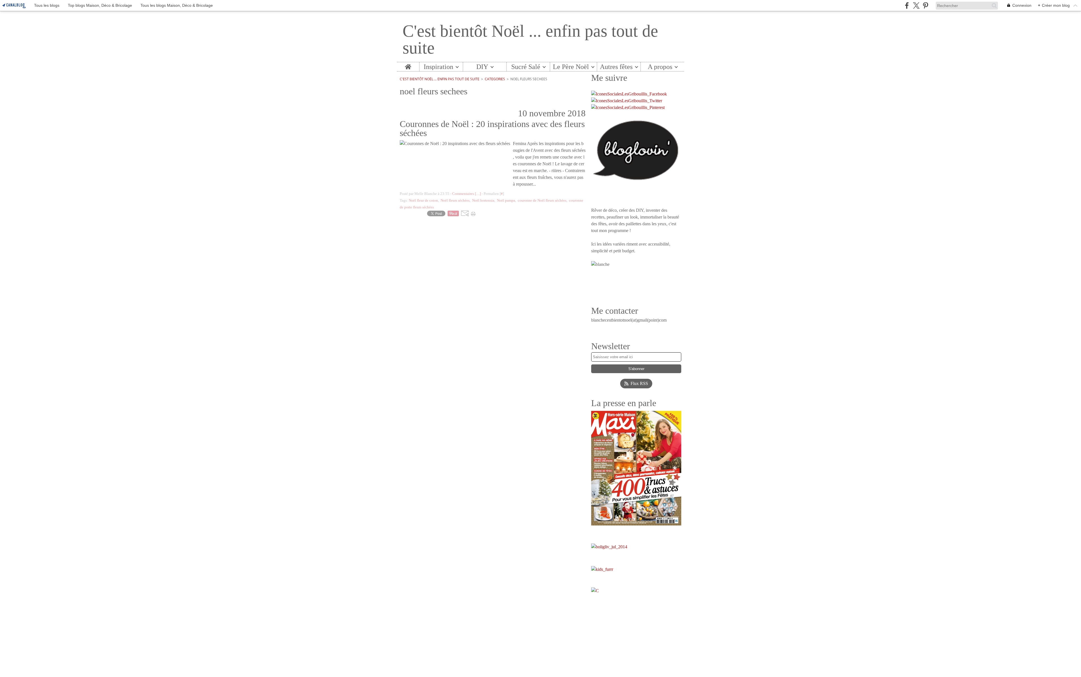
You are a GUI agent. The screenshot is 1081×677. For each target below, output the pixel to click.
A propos (660, 66)
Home (408, 65)
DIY (482, 66)
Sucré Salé (525, 66)
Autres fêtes (616, 66)
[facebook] (906, 5)
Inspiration (438, 66)
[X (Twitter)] (916, 5)
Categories (495, 79)
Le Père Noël (571, 66)
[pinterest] (925, 5)
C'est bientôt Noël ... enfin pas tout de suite (439, 79)
